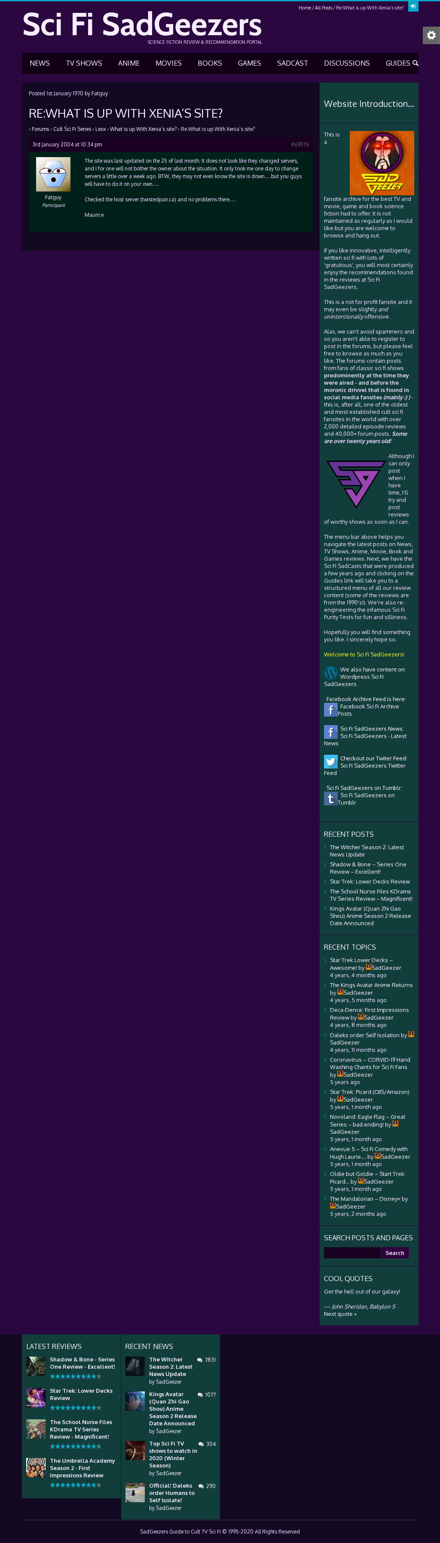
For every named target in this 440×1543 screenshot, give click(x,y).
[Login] (413, 6)
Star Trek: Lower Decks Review (370, 881)
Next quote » (340, 1313)
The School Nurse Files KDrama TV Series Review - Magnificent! (81, 1429)
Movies (169, 63)
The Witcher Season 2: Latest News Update (170, 1366)
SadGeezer (168, 1382)
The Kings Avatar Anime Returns (371, 984)
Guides (398, 63)
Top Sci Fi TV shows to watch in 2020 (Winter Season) (173, 1454)
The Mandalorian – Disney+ (365, 1198)
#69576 (300, 144)
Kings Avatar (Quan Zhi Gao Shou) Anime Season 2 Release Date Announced (370, 915)
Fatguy (100, 93)
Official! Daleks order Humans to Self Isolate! (172, 1493)
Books (210, 63)
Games (249, 63)
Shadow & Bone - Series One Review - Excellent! (82, 1363)
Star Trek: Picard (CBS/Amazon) (369, 1091)
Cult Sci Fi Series (72, 129)
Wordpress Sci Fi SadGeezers (354, 680)
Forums (40, 129)
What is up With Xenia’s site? (143, 129)
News (40, 63)
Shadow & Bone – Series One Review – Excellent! (368, 868)
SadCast (292, 63)
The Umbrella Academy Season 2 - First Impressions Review (82, 1468)
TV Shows (84, 63)
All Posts (323, 8)
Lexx (100, 129)
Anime (129, 63)
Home (305, 8)
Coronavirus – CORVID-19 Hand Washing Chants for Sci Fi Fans (370, 1063)
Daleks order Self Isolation (365, 1035)
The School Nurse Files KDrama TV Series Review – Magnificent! (371, 895)
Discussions (347, 63)
